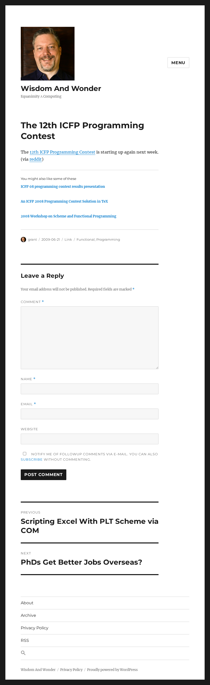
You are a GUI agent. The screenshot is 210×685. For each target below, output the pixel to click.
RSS (25, 640)
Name (28, 379)
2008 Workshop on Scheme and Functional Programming (68, 216)
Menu (178, 62)
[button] (105, 653)
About (27, 602)
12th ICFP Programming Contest (62, 152)
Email (28, 404)
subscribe (32, 459)
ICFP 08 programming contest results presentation (63, 186)
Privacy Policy (34, 627)
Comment (32, 302)
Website (29, 429)
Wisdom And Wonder (61, 88)
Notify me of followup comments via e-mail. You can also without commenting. (89, 456)
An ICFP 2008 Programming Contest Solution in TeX (64, 201)
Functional (86, 239)
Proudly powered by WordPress (112, 670)
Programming (108, 239)
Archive (28, 615)
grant (32, 239)
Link (68, 239)
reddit (35, 159)
